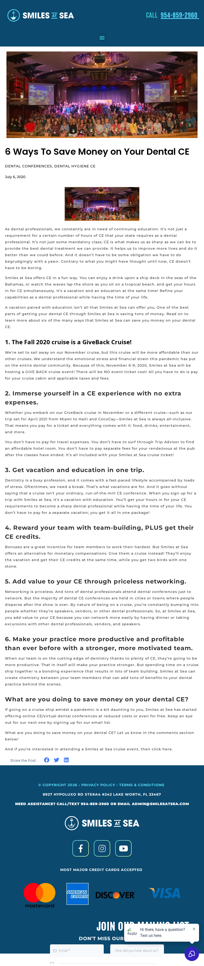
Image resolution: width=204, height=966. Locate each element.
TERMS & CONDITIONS (142, 785)
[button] (102, 37)
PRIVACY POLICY (98, 785)
